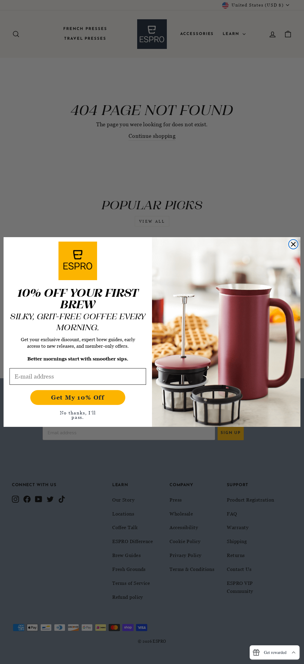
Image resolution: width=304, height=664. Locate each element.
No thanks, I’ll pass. (78, 415)
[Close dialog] (293, 244)
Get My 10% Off (77, 397)
